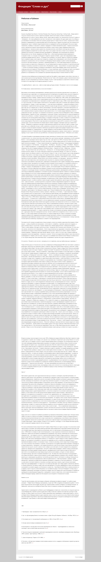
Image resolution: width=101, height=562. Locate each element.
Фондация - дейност (34, 12)
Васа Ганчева (53, 12)
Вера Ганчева (45, 12)
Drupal (81, 557)
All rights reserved (29, 557)
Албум (60, 12)
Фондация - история (23, 12)
